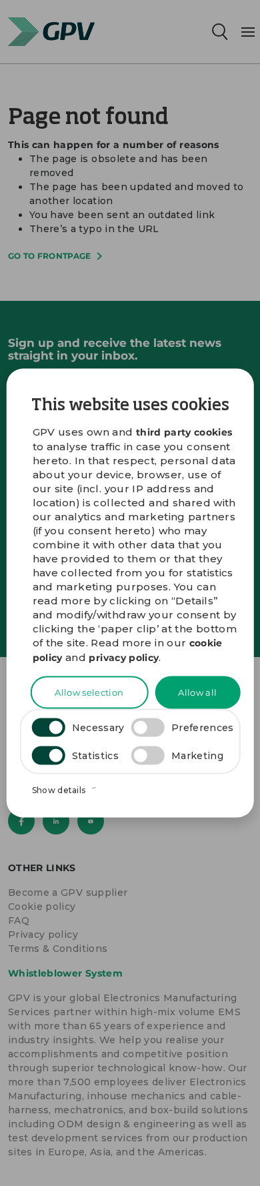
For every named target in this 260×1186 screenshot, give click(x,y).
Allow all (197, 691)
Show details (60, 790)
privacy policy (124, 657)
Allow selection (89, 691)
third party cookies (184, 432)
